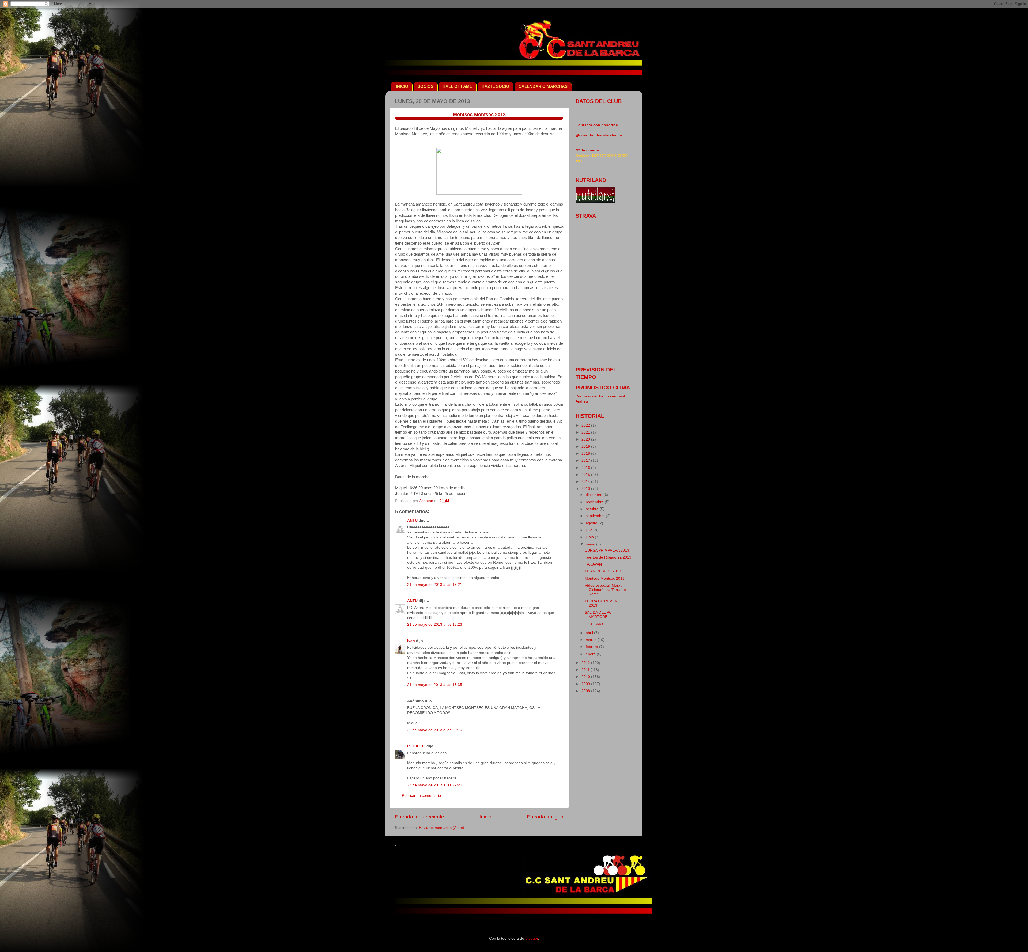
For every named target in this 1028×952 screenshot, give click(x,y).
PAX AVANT (594, 564)
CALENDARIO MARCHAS (543, 86)
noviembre (595, 502)
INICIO (402, 86)
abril (590, 633)
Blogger (531, 938)
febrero (592, 647)
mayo (591, 544)
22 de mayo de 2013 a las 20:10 (434, 730)
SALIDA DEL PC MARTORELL (598, 614)
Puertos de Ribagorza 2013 (608, 557)
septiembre (596, 516)
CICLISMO (594, 624)
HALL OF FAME (457, 86)
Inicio (485, 817)
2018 (586, 454)
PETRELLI (416, 746)
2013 (586, 489)
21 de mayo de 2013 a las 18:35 (434, 685)
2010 (586, 677)
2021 (586, 432)
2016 (586, 468)
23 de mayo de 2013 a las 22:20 (434, 785)
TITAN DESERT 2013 (603, 571)
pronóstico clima (603, 387)
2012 (586, 663)
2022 (586, 425)
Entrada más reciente (419, 817)
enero (591, 654)
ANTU (412, 520)
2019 (586, 447)
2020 (586, 439)
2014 (586, 482)
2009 (586, 684)
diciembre (594, 495)
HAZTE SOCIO (495, 86)
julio (590, 530)
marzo (592, 640)
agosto (592, 523)
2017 (586, 460)
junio (590, 537)
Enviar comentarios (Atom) (441, 828)
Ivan (411, 641)
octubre (593, 509)
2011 (586, 670)
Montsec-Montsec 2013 (605, 578)
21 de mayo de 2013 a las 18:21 (434, 585)
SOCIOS (425, 86)
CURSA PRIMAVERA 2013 (607, 550)
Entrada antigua (545, 817)
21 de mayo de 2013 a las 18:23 (434, 625)
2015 (586, 475)
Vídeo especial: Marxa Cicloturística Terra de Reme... (605, 589)
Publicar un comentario (421, 796)
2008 (586, 691)
